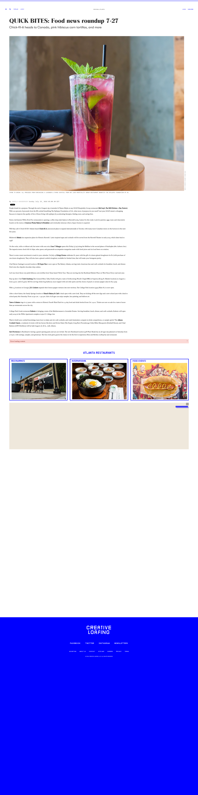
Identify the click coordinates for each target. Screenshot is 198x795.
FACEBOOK (75, 643)
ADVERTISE (72, 651)
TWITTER (89, 643)
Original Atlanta (99, 9)
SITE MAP (101, 651)
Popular (16, 9)
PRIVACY (119, 651)
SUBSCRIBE (190, 9)
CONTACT (92, 651)
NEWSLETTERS (121, 643)
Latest (22, 9)
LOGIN (184, 9)
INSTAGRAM (104, 643)
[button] (187, 404)
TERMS (127, 651)
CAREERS (110, 651)
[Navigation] (5, 9)
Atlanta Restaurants (99, 353)
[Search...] (10, 9)
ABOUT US (82, 651)
